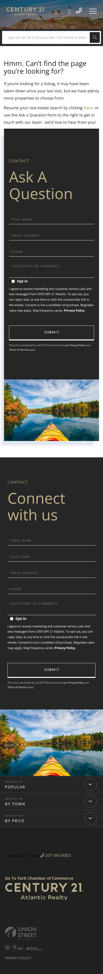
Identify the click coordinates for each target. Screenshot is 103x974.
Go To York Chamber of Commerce (39, 878)
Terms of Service (18, 349)
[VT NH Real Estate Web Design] (51, 933)
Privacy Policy (74, 310)
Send (51, 332)
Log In (33, 855)
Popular (15, 787)
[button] (95, 37)
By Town (15, 804)
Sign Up (15, 855)
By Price (14, 820)
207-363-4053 (57, 855)
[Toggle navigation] (93, 11)
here (88, 107)
